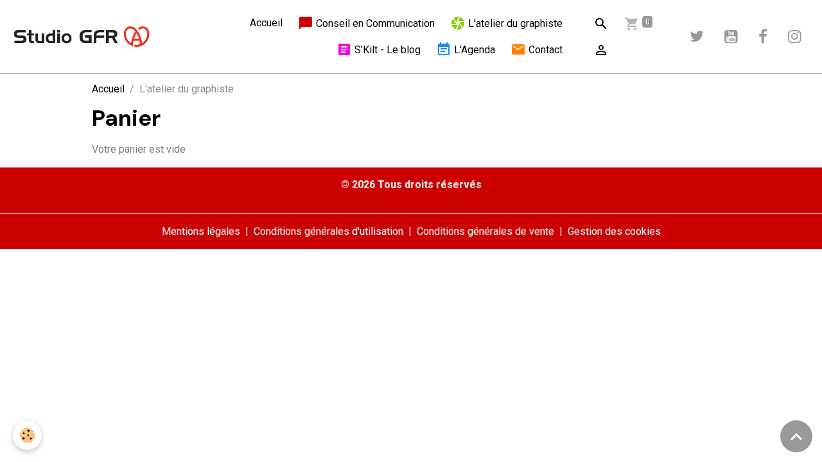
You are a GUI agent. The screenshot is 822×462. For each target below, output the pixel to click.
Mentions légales (201, 231)
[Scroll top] (796, 436)
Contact (544, 50)
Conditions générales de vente (485, 231)
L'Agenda (473, 50)
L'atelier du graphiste (514, 23)
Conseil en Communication (374, 23)
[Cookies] (27, 435)
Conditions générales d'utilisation (328, 231)
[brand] (81, 36)
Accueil (266, 23)
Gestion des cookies (614, 231)
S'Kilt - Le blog (386, 50)
